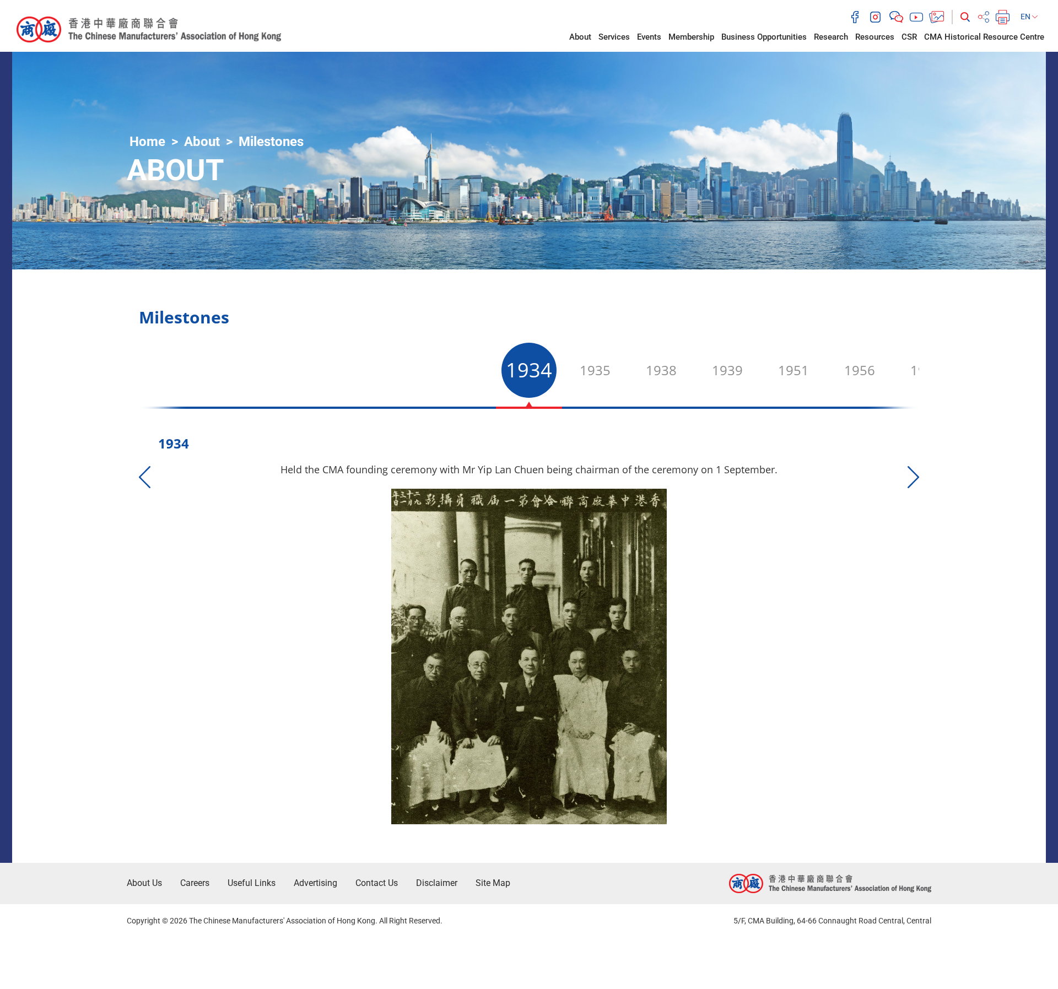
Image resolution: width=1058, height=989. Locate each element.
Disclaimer (436, 883)
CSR (909, 37)
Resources (874, 37)
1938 (661, 370)
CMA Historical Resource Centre (984, 37)
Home (147, 141)
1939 (727, 370)
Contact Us (376, 883)
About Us (144, 883)
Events (649, 37)
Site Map (493, 883)
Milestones (271, 141)
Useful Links (252, 883)
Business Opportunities (764, 37)
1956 (859, 370)
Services (614, 37)
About (580, 37)
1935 (595, 370)
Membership (691, 37)
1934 (529, 369)
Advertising (315, 883)
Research (831, 37)
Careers (194, 883)
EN (1026, 16)
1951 (793, 370)
